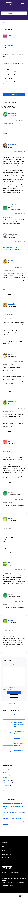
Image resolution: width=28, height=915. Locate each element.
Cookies (12, 890)
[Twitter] (2, 873)
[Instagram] (5, 873)
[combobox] (14, 13)
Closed (4, 806)
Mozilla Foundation (6, 895)
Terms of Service (15, 887)
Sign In (22, 3)
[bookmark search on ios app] (23, 102)
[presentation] (4, 678)
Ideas (3, 22)
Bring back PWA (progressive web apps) (13, 818)
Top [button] (2, 911)
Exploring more (7, 795)
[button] (4, 89)
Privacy (3, 890)
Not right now (6, 800)
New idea (10, 45)
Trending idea (6, 787)
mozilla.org (4, 887)
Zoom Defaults (7, 30)
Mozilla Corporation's (9, 893)
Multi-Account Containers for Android (12, 833)
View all (7, 771)
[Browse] (3, 3)
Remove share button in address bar (19, 738)
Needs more (6, 790)
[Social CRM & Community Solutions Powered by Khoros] (22, 911)
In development (7, 798)
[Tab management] (20, 102)
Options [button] (26, 22)
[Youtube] (8, 873)
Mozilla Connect (9, 3)
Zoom (5, 86)
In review (5, 792)
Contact (20, 890)
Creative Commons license (8, 900)
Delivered (5, 803)
